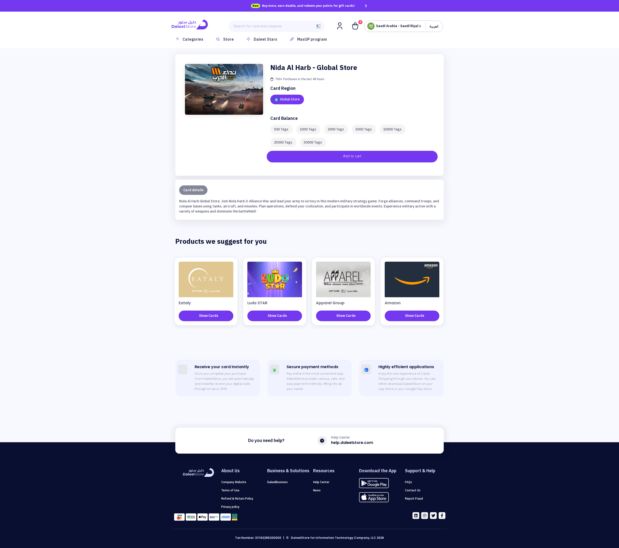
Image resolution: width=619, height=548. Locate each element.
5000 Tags (363, 129)
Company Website (233, 482)
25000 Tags (283, 142)
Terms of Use (230, 490)
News (317, 490)
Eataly (185, 302)
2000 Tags (336, 129)
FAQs (408, 482)
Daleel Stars (265, 39)
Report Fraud (414, 498)
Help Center (321, 482)
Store (228, 39)
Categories (193, 39)
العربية (433, 26)
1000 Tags (308, 129)
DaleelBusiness (277, 482)
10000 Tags (392, 129)
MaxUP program (312, 39)
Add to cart (352, 156)
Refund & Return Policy (237, 498)
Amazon (393, 302)
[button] (340, 26)
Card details (193, 190)
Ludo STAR (257, 302)
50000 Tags (313, 142)
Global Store (290, 99)
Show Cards (208, 315)
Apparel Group (330, 302)
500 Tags (281, 129)
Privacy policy (230, 507)
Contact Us (412, 490)
